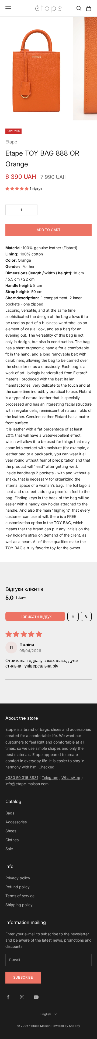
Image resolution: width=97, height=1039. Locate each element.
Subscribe (23, 977)
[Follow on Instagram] (22, 997)
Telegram (50, 777)
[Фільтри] (73, 616)
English (45, 1014)
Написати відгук (35, 616)
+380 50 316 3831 (21, 777)
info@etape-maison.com (26, 783)
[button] (17, 188)
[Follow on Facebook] (8, 997)
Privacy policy (17, 878)
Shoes (10, 830)
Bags (9, 813)
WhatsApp (70, 777)
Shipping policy (19, 904)
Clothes (12, 839)
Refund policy (17, 887)
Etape (11, 141)
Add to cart (48, 230)
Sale (9, 848)
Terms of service (19, 895)
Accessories (16, 822)
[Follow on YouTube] (36, 997)
